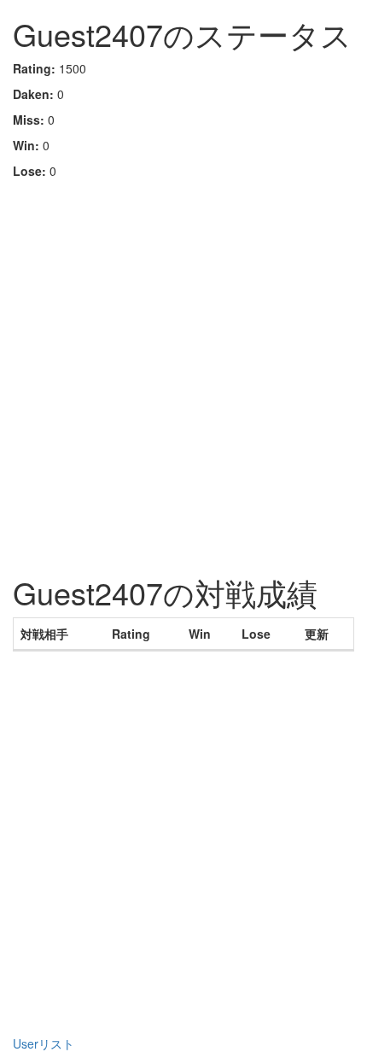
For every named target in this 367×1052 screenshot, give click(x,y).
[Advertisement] (183, 371)
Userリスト (43, 1043)
